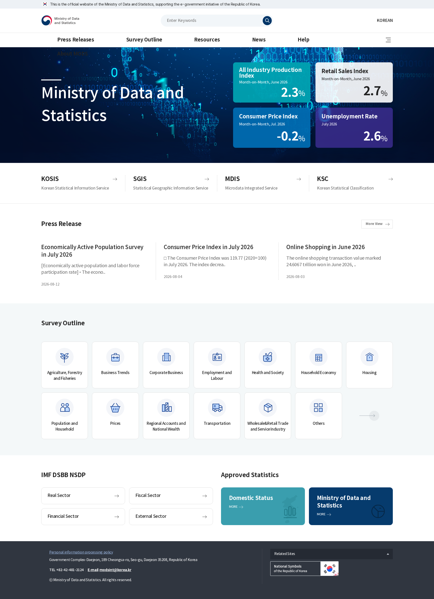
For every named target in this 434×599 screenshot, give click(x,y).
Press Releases (75, 40)
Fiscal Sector (148, 495)
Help (303, 40)
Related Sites (282, 552)
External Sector (150, 516)
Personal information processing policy (81, 552)
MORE (233, 507)
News (258, 40)
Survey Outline (144, 40)
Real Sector (59, 495)
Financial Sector (63, 516)
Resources (207, 40)
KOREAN (385, 20)
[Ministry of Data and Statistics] (60, 20)
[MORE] (369, 415)
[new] (304, 568)
